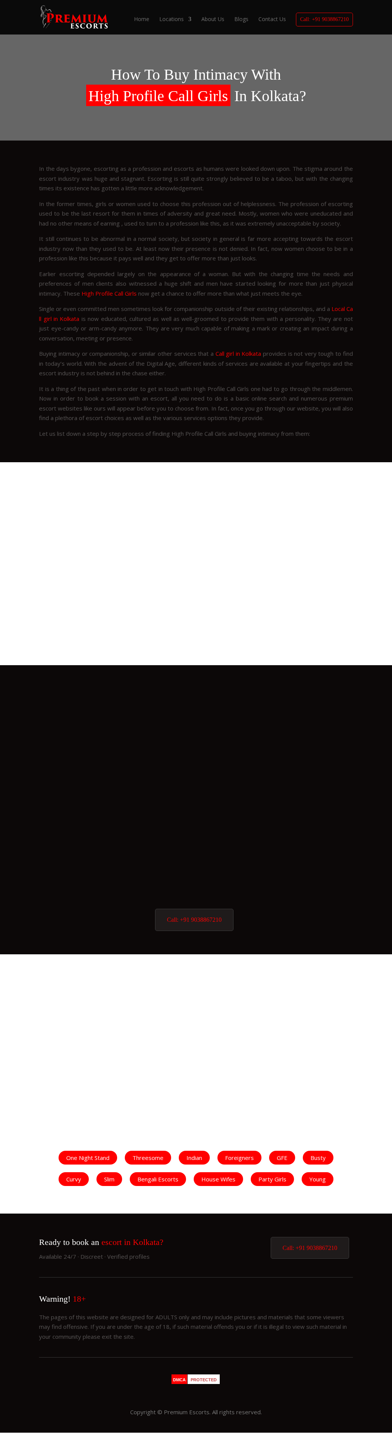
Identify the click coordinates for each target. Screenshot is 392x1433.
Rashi (86, 633)
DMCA (179, 1379)
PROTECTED (204, 1379)
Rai (196, 787)
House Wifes (218, 1179)
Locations (171, 19)
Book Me (107, 610)
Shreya (196, 751)
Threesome (147, 1157)
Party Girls (272, 1179)
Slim (109, 1179)
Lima (196, 893)
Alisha (196, 716)
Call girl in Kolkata (238, 353)
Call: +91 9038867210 (324, 19)
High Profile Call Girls (109, 293)
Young (317, 1179)
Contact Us (272, 19)
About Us (212, 19)
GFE (282, 1157)
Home (141, 19)
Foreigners (239, 1157)
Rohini (196, 857)
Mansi (196, 822)
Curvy (73, 1179)
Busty (318, 1157)
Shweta (306, 1005)
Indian (194, 1157)
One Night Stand (87, 1157)
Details (64, 610)
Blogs (241, 19)
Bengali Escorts (157, 1179)
